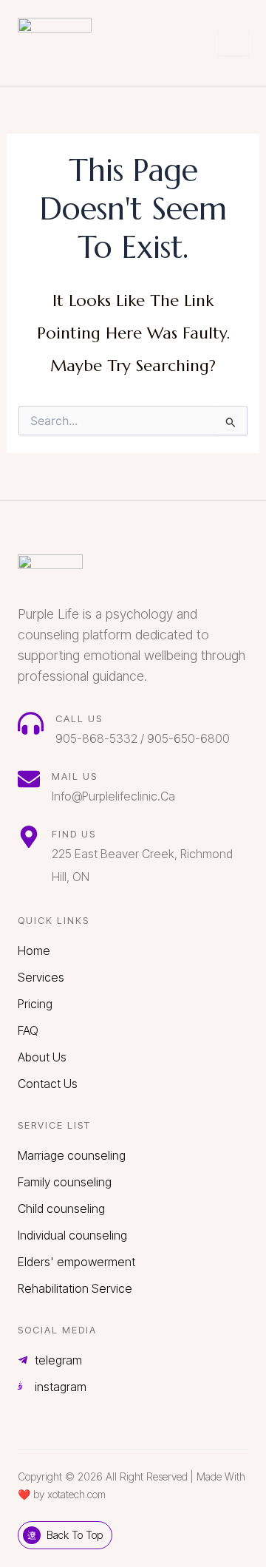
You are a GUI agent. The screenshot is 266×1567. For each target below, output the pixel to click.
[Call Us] (31, 723)
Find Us (74, 834)
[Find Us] (29, 837)
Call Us (79, 718)
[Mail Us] (29, 779)
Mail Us (75, 776)
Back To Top (75, 1535)
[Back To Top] (32, 1535)
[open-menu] (233, 43)
